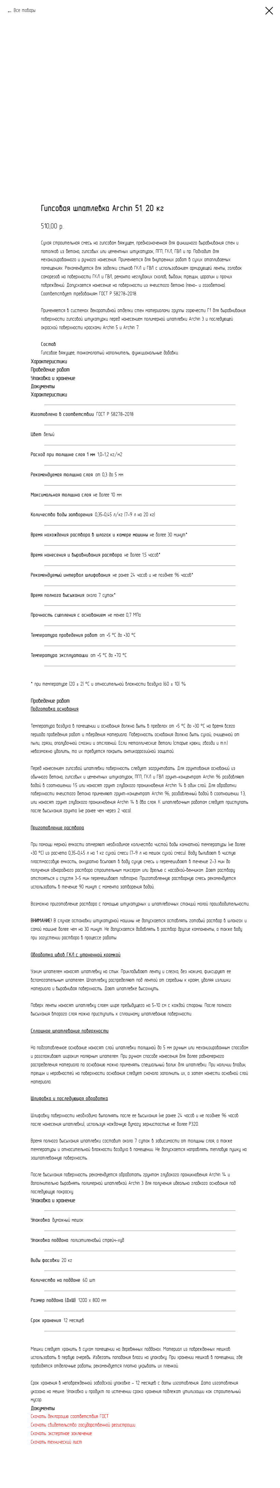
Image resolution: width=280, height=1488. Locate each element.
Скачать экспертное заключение (61, 1433)
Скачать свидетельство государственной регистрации (83, 1425)
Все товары (25, 10)
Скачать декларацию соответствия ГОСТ (70, 1416)
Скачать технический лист (56, 1442)
